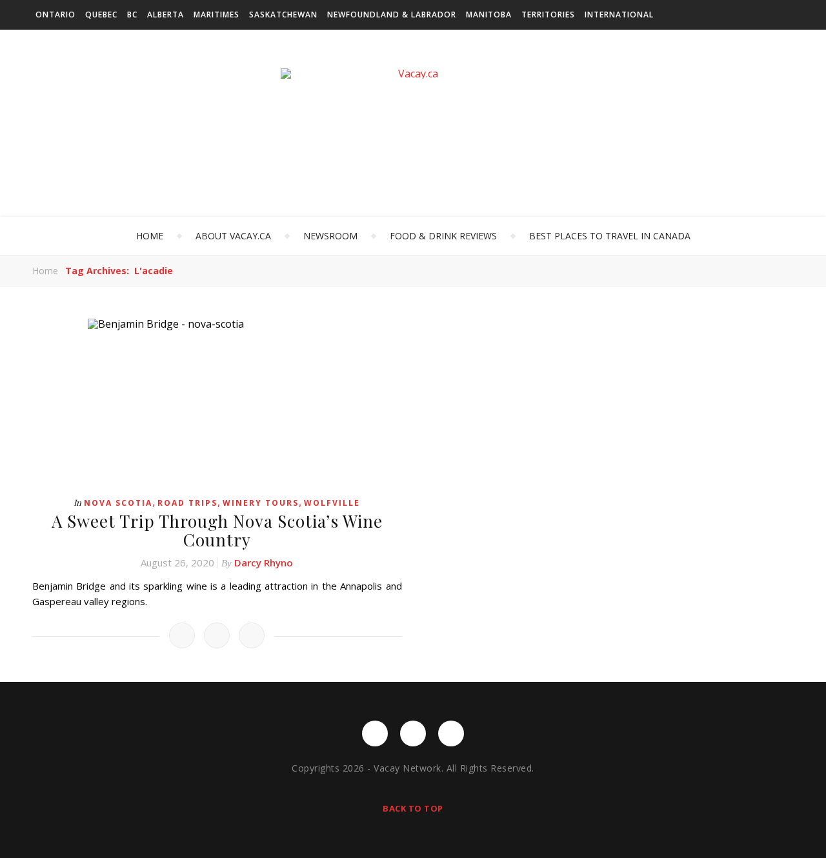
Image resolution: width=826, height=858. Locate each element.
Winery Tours (261, 502)
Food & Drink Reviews (443, 236)
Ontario (55, 14)
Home (149, 236)
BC (132, 14)
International (619, 14)
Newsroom (330, 236)
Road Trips (187, 502)
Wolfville (332, 502)
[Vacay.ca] (413, 73)
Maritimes (216, 14)
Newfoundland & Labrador (391, 14)
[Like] (182, 635)
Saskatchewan (283, 14)
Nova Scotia (118, 502)
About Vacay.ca (233, 236)
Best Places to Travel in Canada (609, 236)
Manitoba (489, 14)
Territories (548, 14)
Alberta (165, 14)
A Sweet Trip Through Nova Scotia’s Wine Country (217, 530)
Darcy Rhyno (263, 562)
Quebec (101, 14)
